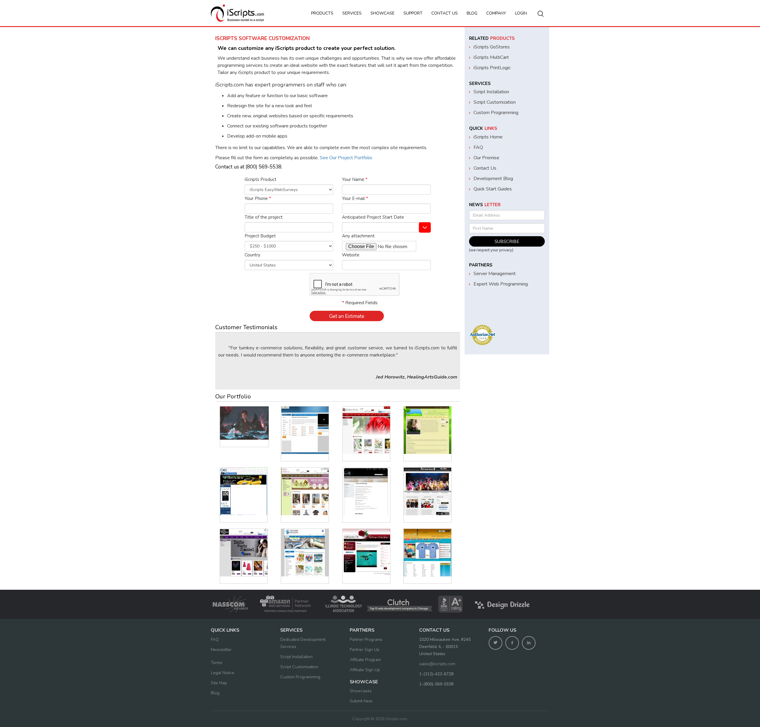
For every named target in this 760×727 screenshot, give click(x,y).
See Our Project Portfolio (345, 157)
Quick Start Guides (493, 189)
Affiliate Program (365, 660)
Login (521, 13)
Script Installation (491, 92)
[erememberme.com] (366, 552)
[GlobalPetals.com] (366, 430)
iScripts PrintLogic (492, 67)
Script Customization (495, 102)
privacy (505, 250)
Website (351, 255)
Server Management (495, 273)
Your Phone (258, 198)
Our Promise (486, 157)
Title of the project (264, 217)
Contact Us (485, 168)
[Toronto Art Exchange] (366, 491)
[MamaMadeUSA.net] (305, 491)
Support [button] (412, 13)
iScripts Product (260, 179)
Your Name (355, 179)
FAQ (478, 147)
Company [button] (496, 13)
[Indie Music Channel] (243, 552)
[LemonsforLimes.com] (427, 430)
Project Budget (260, 236)
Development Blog (493, 178)
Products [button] (322, 13)
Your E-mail (355, 198)
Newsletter (221, 649)
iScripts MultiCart (491, 57)
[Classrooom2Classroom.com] (305, 430)
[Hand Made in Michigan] (305, 552)
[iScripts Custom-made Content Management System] (243, 491)
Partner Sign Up (364, 649)
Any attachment (358, 236)
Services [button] (352, 13)
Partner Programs (366, 639)
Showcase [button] (382, 13)
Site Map (219, 683)
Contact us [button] (444, 13)
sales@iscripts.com (437, 664)
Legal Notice (222, 673)
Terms (216, 663)
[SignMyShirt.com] (427, 552)
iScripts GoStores (492, 47)
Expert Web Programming (501, 284)
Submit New (361, 701)
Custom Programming (496, 112)
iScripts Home (488, 137)
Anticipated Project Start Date (373, 217)
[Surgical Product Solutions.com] (244, 423)
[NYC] (427, 491)
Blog (472, 13)
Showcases (361, 691)
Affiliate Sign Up (365, 670)
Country (252, 255)
